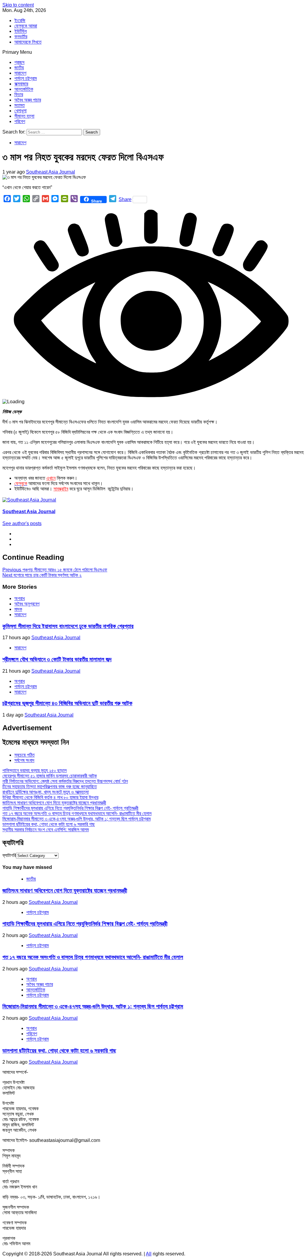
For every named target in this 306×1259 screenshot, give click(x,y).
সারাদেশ (20, 73)
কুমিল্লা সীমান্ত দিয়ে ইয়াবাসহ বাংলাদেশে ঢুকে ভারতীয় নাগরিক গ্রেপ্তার (68, 626)
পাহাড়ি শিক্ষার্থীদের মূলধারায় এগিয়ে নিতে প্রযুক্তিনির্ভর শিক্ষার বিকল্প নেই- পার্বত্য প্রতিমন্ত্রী (70, 808)
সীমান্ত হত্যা (24, 116)
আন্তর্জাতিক (23, 89)
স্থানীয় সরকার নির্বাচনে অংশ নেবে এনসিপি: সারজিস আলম (45, 829)
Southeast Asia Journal (50, 171)
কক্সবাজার (21, 83)
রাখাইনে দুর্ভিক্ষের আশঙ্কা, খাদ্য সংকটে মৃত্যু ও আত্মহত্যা (45, 792)
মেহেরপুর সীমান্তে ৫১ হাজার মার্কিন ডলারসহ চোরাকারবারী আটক (49, 775)
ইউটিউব (20, 31)
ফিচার (18, 94)
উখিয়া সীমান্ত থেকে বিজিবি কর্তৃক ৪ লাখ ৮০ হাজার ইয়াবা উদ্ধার (50, 797)
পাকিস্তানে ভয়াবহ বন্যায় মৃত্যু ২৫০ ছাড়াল (34, 770)
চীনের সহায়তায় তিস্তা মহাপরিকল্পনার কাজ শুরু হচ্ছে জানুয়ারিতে (49, 786)
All (149, 1253)
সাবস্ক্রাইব (60, 488)
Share (125, 199)
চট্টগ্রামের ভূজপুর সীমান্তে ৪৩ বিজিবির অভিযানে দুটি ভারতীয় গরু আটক (67, 703)
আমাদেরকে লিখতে (28, 42)
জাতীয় (19, 67)
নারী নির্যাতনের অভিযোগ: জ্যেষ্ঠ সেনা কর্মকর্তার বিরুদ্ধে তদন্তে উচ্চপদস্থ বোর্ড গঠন (65, 781)
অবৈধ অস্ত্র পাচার (27, 99)
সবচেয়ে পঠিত (24, 754)
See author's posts (22, 523)
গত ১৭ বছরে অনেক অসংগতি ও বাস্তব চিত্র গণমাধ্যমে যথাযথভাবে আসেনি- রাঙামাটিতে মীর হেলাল (77, 813)
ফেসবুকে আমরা (25, 25)
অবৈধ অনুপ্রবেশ (26, 603)
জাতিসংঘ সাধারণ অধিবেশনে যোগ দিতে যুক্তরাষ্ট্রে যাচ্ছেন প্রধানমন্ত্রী (54, 802)
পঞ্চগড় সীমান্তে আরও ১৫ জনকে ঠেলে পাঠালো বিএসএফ (54, 569)
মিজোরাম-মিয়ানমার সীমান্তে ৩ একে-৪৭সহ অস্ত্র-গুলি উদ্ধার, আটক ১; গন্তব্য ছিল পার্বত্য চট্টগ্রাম (76, 818)
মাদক (18, 609)
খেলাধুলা (20, 110)
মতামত (19, 105)
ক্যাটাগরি (9, 855)
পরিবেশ (19, 121)
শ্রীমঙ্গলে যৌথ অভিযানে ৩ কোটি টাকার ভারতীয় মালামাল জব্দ (56, 659)
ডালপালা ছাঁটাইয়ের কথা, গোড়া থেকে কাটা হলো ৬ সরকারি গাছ (48, 824)
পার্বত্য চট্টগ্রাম (25, 78)
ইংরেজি (19, 20)
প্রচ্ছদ (19, 62)
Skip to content (18, 4)
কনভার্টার (20, 36)
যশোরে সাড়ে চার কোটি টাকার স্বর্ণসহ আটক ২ (42, 575)
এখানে (51, 478)
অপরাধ (19, 598)
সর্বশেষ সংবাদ (24, 760)
